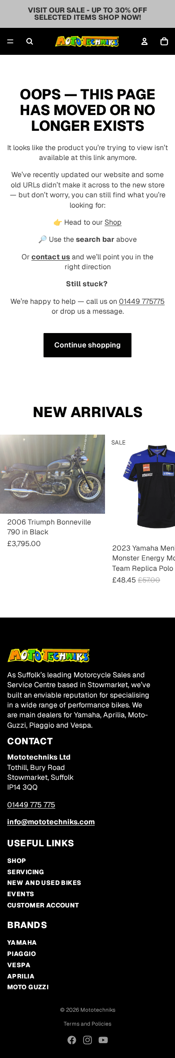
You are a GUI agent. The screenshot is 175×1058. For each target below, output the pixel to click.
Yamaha (22, 942)
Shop (113, 222)
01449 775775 (142, 301)
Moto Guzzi (27, 987)
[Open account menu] (144, 41)
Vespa (19, 965)
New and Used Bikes (44, 883)
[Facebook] (71, 1040)
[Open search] (29, 41)
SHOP (16, 861)
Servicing (25, 872)
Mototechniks (97, 1010)
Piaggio (21, 954)
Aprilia (21, 976)
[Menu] (10, 41)
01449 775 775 (31, 804)
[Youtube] (103, 1040)
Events (21, 894)
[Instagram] (87, 1040)
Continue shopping (87, 345)
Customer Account (43, 905)
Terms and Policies (87, 1023)
